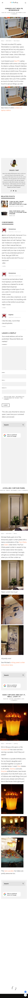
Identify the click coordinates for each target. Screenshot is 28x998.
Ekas (19, 766)
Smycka (4, 771)
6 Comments (14, 700)
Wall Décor (11, 905)
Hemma (12, 769)
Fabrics (8, 490)
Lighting (11, 698)
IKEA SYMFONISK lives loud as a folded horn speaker (18, 212)
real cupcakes (9, 871)
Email (4, 380)
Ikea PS (16, 61)
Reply (4, 266)
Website (4, 387)
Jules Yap (4, 12)
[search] (23, 425)
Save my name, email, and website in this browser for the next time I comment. (14, 398)
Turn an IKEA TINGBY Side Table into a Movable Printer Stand (18, 203)
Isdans (6, 545)
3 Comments (14, 13)
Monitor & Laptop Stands (16, 206)
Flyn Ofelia (23, 542)
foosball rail (5, 749)
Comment (5, 344)
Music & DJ (12, 215)
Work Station (11, 12)
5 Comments (25, 490)
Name (3, 372)
